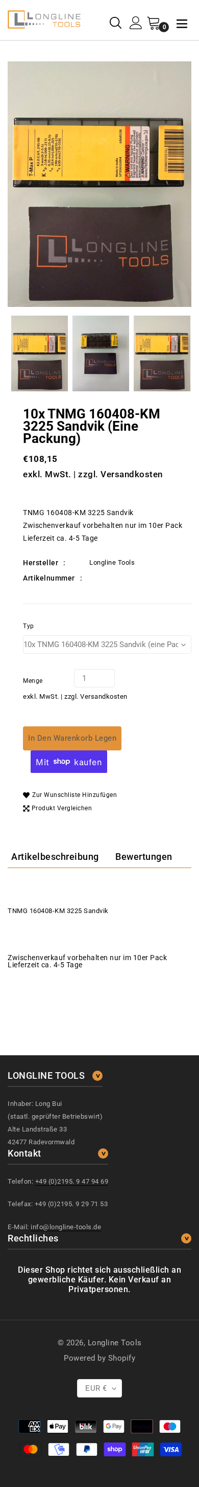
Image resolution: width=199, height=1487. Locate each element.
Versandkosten (132, 474)
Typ (28, 626)
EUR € (96, 1388)
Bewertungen (143, 856)
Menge (33, 680)
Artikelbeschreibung (55, 856)
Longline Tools (115, 1342)
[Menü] (181, 22)
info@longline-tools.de (66, 1227)
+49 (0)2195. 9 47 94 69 (72, 1181)
